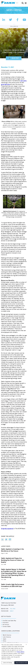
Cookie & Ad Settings (7, 662)
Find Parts (5, 622)
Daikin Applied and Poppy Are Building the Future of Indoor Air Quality (12, 560)
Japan (4, 639)
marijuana (23, 81)
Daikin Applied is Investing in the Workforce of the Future (12, 550)
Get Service (6, 624)
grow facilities (5, 84)
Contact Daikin (7, 626)
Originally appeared (7, 528)
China (4, 641)
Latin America (7, 637)
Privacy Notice (20, 651)
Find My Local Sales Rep (9, 620)
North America (7, 635)
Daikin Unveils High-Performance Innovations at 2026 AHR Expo (12, 585)
